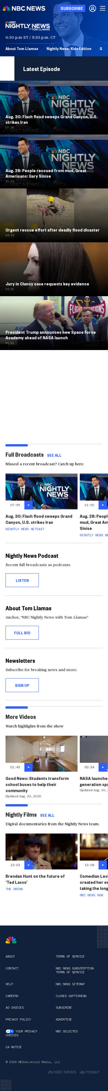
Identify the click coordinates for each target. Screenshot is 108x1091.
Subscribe (64, 1007)
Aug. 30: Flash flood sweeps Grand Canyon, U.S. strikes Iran (39, 519)
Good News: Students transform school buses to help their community (37, 784)
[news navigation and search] (103, 8)
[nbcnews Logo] (11, 940)
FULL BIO (22, 632)
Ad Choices (15, 1007)
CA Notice (14, 1047)
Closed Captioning (71, 996)
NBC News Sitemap (70, 984)
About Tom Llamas (22, 48)
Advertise (64, 1019)
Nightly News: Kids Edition (69, 48)
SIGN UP (22, 685)
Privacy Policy (18, 1019)
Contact (12, 968)
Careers (12, 996)
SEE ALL (54, 455)
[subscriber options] (92, 8)
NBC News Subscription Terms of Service (75, 970)
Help (9, 984)
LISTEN (22, 580)
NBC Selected (66, 1031)
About (10, 956)
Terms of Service (70, 956)
